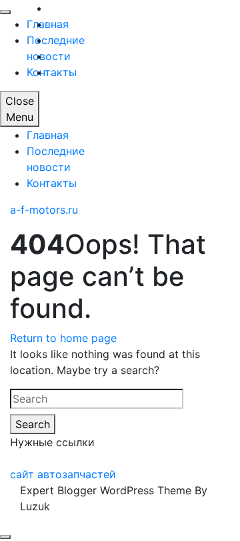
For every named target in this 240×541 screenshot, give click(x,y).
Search (32, 424)
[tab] (5, 537)
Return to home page (63, 338)
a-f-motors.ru (44, 209)
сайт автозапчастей (63, 474)
